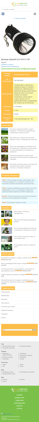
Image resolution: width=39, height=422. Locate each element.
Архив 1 (5, 381)
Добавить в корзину (7, 64)
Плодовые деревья (25, 346)
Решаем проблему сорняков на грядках (13, 274)
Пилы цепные (5, 303)
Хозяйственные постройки (27, 372)
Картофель (23, 357)
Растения (4, 362)
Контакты (19, 405)
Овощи (22, 359)
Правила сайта (19, 397)
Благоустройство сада (9, 346)
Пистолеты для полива (8, 306)
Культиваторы (5, 295)
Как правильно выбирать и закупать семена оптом (16, 257)
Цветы (21, 364)
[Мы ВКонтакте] (3, 14)
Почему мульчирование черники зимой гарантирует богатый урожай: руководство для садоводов (24, 157)
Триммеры (4, 314)
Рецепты (22, 379)
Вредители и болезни (26, 355)
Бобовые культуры (8, 357)
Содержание (20, 400)
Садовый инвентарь (7, 310)
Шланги (3, 317)
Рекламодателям (19, 403)
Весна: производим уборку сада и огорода (13, 263)
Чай (4, 366)
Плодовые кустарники (9, 348)
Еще (2, 377)
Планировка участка (8, 372)
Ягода (21, 366)
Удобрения (23, 353)
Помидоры (6, 359)
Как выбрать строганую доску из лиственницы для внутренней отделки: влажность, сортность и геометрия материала (23, 165)
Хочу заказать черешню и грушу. (16, 202)
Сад (2, 344)
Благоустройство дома (9, 374)
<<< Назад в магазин (19, 18)
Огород (3, 351)
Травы (4, 364)
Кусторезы (4, 299)
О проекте (19, 395)
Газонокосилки (5, 292)
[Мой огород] (19, 6)
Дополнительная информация (10, 66)
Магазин (19, 408)
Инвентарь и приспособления (7, 354)
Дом (2, 370)
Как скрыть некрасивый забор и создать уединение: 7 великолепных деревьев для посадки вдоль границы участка (22, 130)
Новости (5, 379)
